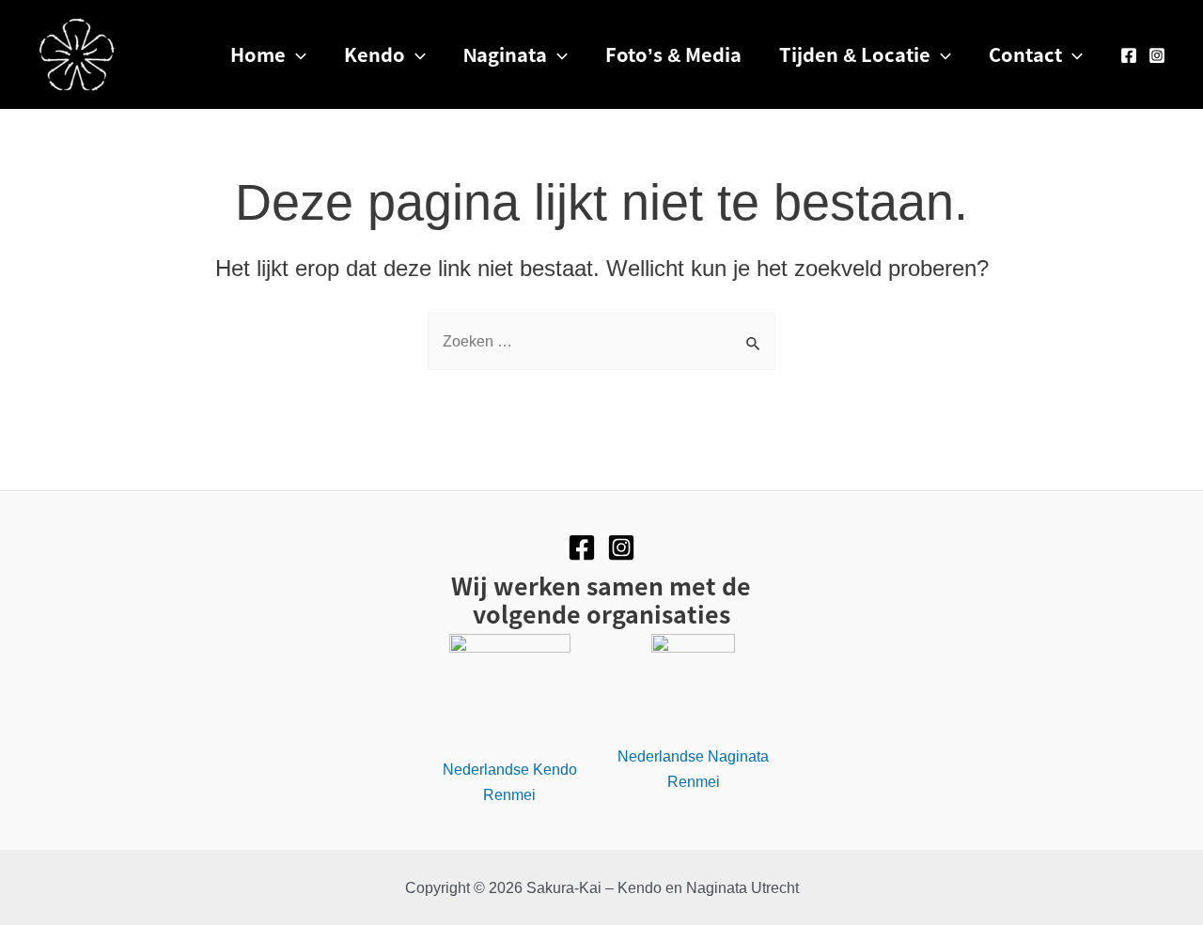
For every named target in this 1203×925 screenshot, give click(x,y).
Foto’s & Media (673, 54)
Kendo (374, 54)
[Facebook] (1128, 55)
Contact (1025, 54)
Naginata (505, 54)
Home (258, 54)
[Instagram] (1156, 55)
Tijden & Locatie (854, 54)
